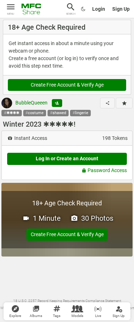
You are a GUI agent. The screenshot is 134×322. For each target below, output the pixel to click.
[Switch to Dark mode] (83, 9)
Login (98, 9)
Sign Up (121, 9)
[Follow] (57, 103)
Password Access (107, 170)
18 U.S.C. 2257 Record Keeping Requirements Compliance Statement (67, 301)
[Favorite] (124, 103)
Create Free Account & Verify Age (67, 85)
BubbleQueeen (31, 103)
